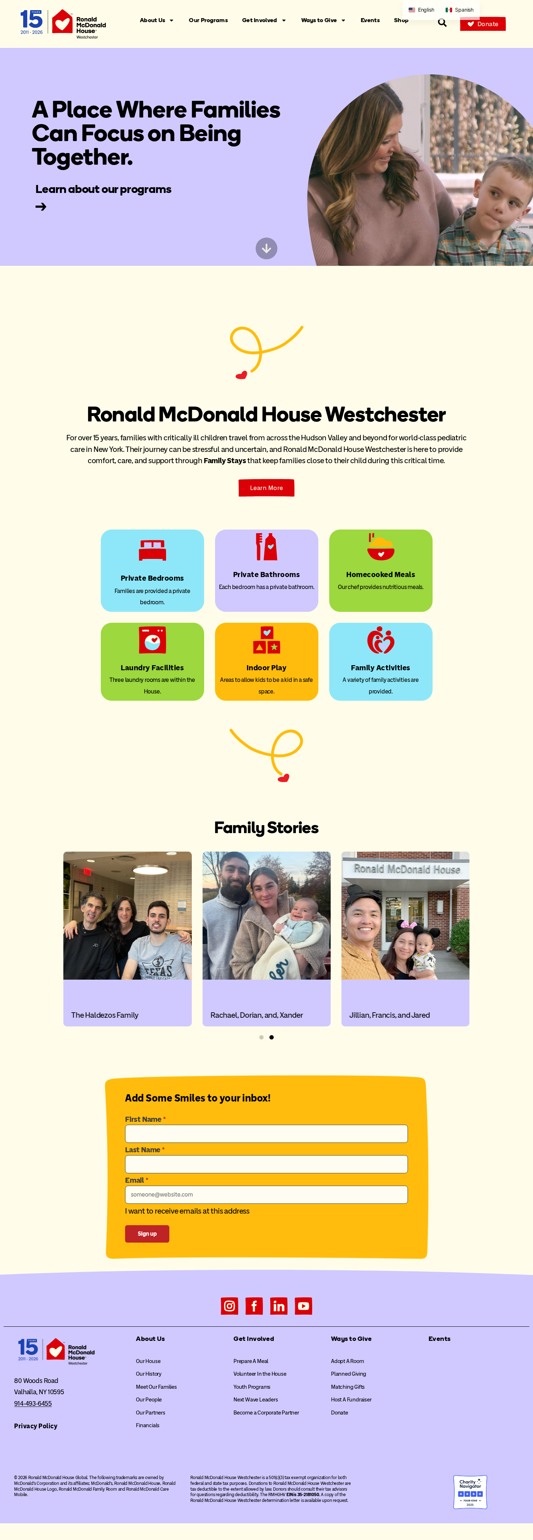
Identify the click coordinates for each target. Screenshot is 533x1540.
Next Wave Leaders (256, 1399)
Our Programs (208, 20)
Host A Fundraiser (351, 1399)
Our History (148, 1374)
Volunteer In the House (260, 1374)
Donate (339, 1412)
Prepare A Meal (251, 1361)
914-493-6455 (33, 1404)
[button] (261, 1037)
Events (370, 20)
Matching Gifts (348, 1387)
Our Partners (150, 1412)
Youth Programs (252, 1387)
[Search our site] (442, 22)
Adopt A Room (347, 1361)
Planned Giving (348, 1374)
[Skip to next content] (266, 248)
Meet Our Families (156, 1387)
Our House (148, 1361)
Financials (148, 1425)
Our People (149, 1399)
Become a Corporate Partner (266, 1412)
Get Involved (259, 20)
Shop (401, 20)
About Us (152, 20)
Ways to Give (319, 20)
